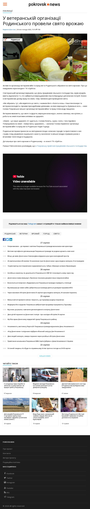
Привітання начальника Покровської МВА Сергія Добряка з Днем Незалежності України (40, 341)
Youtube (9, 488)
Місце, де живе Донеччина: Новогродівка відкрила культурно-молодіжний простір (38, 256)
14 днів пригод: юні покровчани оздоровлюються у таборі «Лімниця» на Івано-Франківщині (42, 266)
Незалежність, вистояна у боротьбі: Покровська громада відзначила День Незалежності (41, 326)
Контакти (7, 453)
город (46, 233)
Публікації (8, 11)
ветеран (24, 233)
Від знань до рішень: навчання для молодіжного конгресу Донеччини (33, 309)
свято (57, 233)
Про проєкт (7, 449)
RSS (7, 492)
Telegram (32, 224)
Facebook (10, 473)
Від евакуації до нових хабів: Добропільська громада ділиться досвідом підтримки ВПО (40, 288)
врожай (35, 233)
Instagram (10, 482)
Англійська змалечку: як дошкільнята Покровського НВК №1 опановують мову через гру (41, 273)
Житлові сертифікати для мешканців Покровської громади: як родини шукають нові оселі (41, 251)
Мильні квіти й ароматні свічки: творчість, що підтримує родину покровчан (36, 300)
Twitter (9, 478)
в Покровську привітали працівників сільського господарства (61, 146)
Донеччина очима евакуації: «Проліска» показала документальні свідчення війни (38, 278)
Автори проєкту (9, 458)
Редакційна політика (11, 462)
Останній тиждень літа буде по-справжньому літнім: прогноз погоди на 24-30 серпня (39, 348)
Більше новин (45, 356)
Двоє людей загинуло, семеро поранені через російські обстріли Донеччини (36, 336)
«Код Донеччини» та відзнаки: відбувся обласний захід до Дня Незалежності (36, 331)
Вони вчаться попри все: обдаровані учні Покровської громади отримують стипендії (39, 283)
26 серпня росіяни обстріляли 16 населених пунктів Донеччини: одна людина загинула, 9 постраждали (46, 261)
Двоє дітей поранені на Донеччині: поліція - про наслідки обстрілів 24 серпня (36, 314)
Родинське (10, 233)
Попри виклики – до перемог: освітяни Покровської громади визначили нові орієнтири (40, 246)
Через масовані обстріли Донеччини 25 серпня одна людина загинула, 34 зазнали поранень (42, 293)
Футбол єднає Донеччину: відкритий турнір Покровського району (32, 319)
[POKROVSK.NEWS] (44, 4)
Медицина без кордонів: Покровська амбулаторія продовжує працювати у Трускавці (39, 305)
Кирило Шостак (9, 29)
